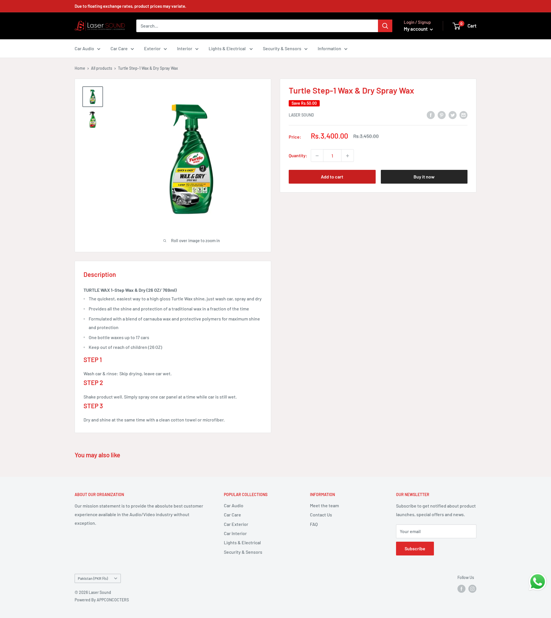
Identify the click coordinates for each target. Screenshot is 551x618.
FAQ (314, 524)
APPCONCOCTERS (113, 599)
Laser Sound (301, 114)
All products (101, 68)
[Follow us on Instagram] (472, 588)
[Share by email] (463, 114)
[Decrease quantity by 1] (317, 156)
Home (80, 68)
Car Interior (235, 533)
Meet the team (324, 505)
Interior (184, 48)
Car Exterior (236, 524)
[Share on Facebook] (431, 114)
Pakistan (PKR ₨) (93, 578)
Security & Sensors (282, 48)
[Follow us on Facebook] (461, 588)
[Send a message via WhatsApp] (537, 581)
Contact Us (321, 514)
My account (416, 29)
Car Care (119, 48)
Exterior (152, 48)
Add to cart (332, 177)
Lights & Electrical (228, 48)
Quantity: (298, 155)
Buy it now (424, 177)
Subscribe (415, 548)
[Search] (385, 26)
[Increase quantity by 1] (348, 156)
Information (329, 48)
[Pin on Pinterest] (442, 114)
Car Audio (84, 48)
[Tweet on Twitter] (453, 114)
